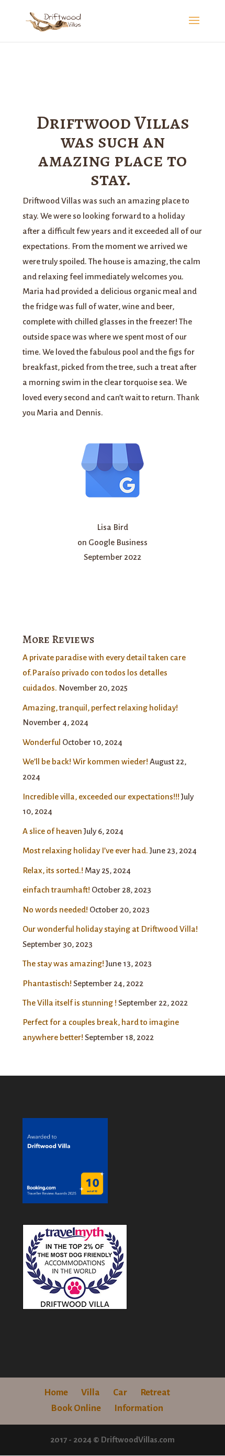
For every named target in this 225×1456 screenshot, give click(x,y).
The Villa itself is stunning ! (69, 1002)
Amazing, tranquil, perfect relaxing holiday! (100, 707)
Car (120, 1392)
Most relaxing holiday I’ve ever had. (85, 850)
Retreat (155, 1392)
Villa (90, 1392)
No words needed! (55, 909)
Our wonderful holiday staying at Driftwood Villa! (110, 928)
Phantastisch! (47, 983)
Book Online (76, 1408)
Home (56, 1392)
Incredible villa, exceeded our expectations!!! (100, 796)
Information (138, 1408)
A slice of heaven (52, 831)
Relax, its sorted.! (52, 870)
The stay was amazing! (63, 963)
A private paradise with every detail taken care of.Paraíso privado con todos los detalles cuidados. (104, 672)
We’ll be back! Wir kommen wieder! (85, 761)
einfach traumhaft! (56, 889)
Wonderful (41, 742)
